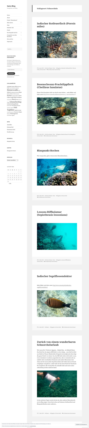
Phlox (17, 99)
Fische (47, 68)
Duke (8, 88)
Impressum (9, 41)
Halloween (14, 88)
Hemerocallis (12, 90)
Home (8, 15)
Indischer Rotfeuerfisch (66, 68)
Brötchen (19, 86)
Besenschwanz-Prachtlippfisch (68, 134)
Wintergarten (14, 113)
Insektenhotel (13, 92)
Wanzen (8, 113)
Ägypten (13, 115)
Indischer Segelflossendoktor (54, 276)
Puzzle (8, 30)
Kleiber (8, 93)
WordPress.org (10, 132)
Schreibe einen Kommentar (54, 69)
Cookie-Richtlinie (33, 426)
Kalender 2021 (10, 27)
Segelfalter (8, 107)
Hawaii (17, 88)
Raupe (8, 102)
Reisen (50, 68)
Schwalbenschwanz (16, 105)
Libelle (20, 95)
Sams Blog (11, 6)
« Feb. (10, 183)
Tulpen (20, 112)
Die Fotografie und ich (12, 32)
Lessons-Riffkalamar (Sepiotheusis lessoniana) (52, 213)
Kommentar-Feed (11, 129)
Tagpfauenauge (18, 110)
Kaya (20, 92)
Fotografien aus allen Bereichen (12, 35)
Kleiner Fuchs (13, 93)
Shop (8, 25)
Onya (14, 97)
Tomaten (16, 112)
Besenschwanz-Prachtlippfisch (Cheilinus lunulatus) (55, 86)
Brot (16, 86)
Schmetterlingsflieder (12, 104)
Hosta (19, 90)
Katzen (17, 92)
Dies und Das (10, 39)
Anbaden (9, 86)
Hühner (9, 92)
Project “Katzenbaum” (12, 20)
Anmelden (9, 124)
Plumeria (20, 99)
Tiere (54, 68)
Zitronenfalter (9, 115)
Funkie (11, 88)
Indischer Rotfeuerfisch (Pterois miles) (56, 25)
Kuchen (9, 95)
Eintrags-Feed (10, 127)
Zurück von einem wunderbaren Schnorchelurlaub (56, 343)
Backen (13, 86)
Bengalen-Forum (11, 141)
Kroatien (17, 93)
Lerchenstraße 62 (15, 95)
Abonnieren (11, 73)
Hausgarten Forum (11, 150)
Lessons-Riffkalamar (65, 260)
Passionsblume (9, 99)
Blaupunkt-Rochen (48, 150)
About (8, 17)
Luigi (11, 97)
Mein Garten (10, 22)
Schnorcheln (9, 105)
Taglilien (10, 110)
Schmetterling (15, 102)
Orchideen (19, 97)
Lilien (8, 97)
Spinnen (12, 107)
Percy (14, 99)
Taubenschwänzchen (10, 112)
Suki (15, 107)
